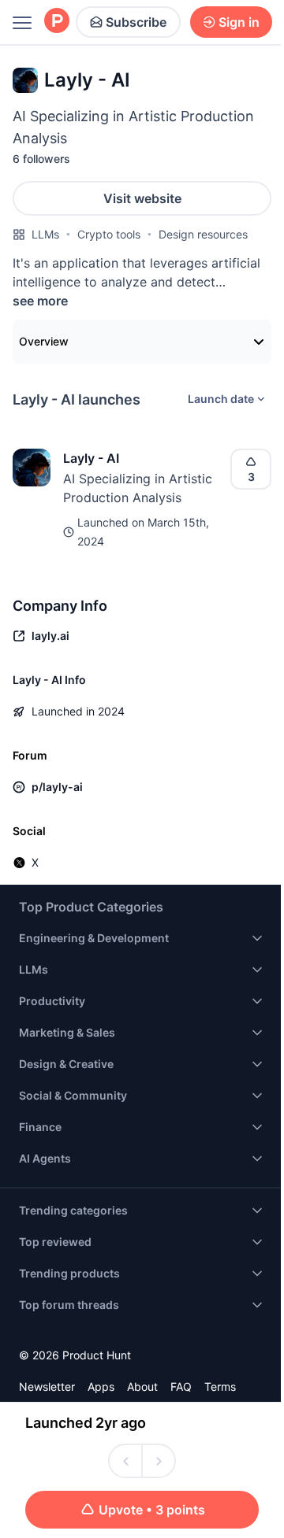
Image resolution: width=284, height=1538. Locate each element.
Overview (44, 341)
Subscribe (136, 22)
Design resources (203, 234)
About (142, 1386)
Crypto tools (108, 234)
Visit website (142, 198)
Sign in (239, 22)
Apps (101, 1386)
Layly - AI (91, 458)
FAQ (181, 1386)
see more (40, 301)
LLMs (45, 234)
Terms (220, 1386)
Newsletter (47, 1386)
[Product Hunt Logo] (56, 21)
